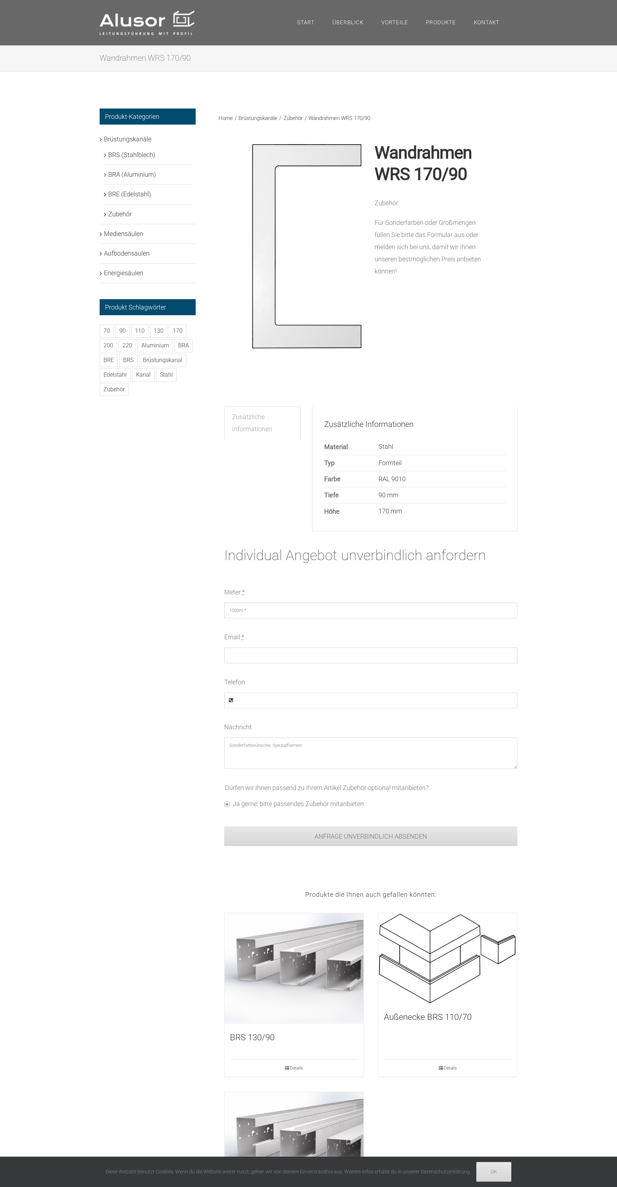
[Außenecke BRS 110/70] (447, 958)
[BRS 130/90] (294, 968)
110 (140, 330)
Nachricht (238, 727)
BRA (183, 345)
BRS (128, 360)
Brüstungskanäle (127, 139)
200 (108, 345)
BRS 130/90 (252, 1037)
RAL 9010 (392, 479)
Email (234, 637)
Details (296, 1068)
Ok (494, 1172)
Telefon (234, 682)
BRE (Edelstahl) (129, 194)
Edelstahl (115, 374)
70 (107, 330)
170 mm (390, 511)
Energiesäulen (123, 273)
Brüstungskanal (162, 360)
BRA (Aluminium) (132, 174)
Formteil (390, 463)
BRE (109, 360)
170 (177, 330)
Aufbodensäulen (127, 253)
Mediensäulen (123, 233)
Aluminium (155, 345)
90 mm (388, 495)
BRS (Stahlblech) (131, 155)
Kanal (143, 374)
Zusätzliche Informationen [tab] (252, 423)
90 (122, 330)
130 (159, 330)
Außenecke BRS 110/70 (428, 1017)
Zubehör (120, 214)
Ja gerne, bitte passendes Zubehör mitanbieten (298, 804)
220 (127, 345)
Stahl (385, 446)
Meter (234, 592)
